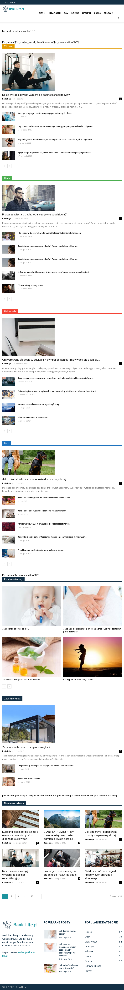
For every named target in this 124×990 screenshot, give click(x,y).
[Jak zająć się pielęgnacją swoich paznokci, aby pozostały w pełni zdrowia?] (92, 606)
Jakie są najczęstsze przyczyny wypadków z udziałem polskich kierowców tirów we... (56, 378)
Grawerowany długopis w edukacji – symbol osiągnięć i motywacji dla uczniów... (51, 359)
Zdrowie (108, 13)
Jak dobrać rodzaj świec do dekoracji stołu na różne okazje (44, 498)
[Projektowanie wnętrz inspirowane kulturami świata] (8, 553)
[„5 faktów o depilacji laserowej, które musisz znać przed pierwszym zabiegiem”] (8, 275)
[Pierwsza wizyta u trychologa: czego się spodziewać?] (62, 198)
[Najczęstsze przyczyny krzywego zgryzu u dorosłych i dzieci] (8, 116)
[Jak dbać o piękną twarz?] (8, 781)
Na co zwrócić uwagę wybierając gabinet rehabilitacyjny (36, 94)
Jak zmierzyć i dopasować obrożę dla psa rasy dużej (34, 479)
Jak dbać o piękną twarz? (29, 779)
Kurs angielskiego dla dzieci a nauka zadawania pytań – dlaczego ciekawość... (20, 835)
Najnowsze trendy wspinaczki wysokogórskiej (38, 404)
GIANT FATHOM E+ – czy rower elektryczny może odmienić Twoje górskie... (59, 835)
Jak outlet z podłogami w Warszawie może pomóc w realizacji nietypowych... (52, 537)
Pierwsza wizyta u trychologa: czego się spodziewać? (34, 214)
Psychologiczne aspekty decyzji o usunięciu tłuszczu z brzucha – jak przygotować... (56, 139)
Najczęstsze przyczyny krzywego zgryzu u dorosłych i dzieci (45, 113)
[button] (118, 17)
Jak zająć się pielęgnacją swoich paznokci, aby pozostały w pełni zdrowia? (67, 950)
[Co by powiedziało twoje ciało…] (92, 657)
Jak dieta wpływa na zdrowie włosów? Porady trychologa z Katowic (48, 246)
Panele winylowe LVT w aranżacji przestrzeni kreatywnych (44, 524)
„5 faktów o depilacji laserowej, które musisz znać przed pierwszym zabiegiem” (53, 272)
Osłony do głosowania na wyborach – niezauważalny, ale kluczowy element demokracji (57, 391)
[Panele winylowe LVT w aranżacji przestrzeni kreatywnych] (8, 526)
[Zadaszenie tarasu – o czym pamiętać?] (62, 724)
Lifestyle (86, 13)
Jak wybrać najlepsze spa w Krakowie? (21, 679)
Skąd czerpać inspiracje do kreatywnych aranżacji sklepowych (101, 875)
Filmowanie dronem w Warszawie (32, 417)
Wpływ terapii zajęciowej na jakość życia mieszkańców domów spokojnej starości (54, 152)
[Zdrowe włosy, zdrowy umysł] (8, 288)
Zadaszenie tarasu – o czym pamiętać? (26, 747)
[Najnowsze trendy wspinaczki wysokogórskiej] (8, 407)
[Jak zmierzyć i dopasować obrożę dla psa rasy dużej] (62, 462)
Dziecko (75, 13)
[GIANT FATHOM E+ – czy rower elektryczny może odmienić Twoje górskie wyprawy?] (62, 819)
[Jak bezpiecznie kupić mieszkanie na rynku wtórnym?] (8, 513)
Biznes (42, 13)
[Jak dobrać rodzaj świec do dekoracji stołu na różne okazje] (8, 500)
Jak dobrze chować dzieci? (15, 629)
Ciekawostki (54, 13)
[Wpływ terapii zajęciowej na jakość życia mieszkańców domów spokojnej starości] (8, 155)
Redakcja (6, 99)
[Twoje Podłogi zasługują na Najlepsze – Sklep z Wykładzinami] (8, 768)
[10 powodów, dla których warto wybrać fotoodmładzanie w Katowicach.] (8, 236)
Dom (66, 13)
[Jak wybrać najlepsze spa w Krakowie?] (31, 657)
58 (32, 896)
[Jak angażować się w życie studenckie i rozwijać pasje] (62, 858)
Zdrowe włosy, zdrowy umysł (30, 285)
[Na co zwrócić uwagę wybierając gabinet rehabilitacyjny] (62, 72)
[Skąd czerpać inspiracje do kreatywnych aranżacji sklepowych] (103, 858)
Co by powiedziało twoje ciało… (78, 679)
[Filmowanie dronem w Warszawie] (8, 420)
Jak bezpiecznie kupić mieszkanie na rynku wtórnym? (42, 511)
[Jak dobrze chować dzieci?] (31, 606)
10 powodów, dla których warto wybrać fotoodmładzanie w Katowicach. (49, 233)
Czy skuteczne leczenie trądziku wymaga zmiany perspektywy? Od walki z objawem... (56, 126)
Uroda (97, 13)
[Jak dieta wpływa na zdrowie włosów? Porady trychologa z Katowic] (8, 249)
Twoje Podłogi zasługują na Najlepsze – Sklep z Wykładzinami (45, 766)
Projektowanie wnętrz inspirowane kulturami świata (40, 550)
